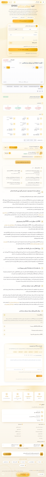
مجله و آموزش (40, 433)
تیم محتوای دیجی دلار (32, 152)
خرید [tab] (30, 29)
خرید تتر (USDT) (18, 431)
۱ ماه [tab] (37, 67)
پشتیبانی (25, 351)
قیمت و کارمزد (20, 351)
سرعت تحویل (30, 351)
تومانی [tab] (8, 67)
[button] (14, 2)
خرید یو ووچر (19, 433)
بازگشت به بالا (41, 474)
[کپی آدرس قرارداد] (25, 140)
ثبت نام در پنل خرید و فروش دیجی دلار (23, 162)
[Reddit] (40, 91)
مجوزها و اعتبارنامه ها (39, 431)
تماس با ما (40, 438)
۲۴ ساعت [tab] (40, 67)
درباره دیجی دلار (39, 429)
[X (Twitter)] (42, 91)
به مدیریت (41, 471)
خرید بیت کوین (18, 427)
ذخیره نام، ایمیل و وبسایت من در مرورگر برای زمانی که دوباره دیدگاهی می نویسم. (29, 372)
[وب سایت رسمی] (38, 91)
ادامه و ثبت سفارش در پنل (23, 49)
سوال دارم (15, 351)
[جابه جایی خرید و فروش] (23, 38)
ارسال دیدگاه (39, 375)
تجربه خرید (36, 351)
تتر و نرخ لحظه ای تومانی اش (14, 302)
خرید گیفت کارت (40, 436)
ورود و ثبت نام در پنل (39, 427)
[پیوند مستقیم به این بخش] (7, 192)
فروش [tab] (16, 29)
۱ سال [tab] (34, 67)
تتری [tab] (4, 67)
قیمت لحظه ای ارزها (18, 436)
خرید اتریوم (19, 429)
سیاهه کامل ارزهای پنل (9, 304)
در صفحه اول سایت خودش (9, 225)
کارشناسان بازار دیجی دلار (32, 153)
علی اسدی (38, 420)
